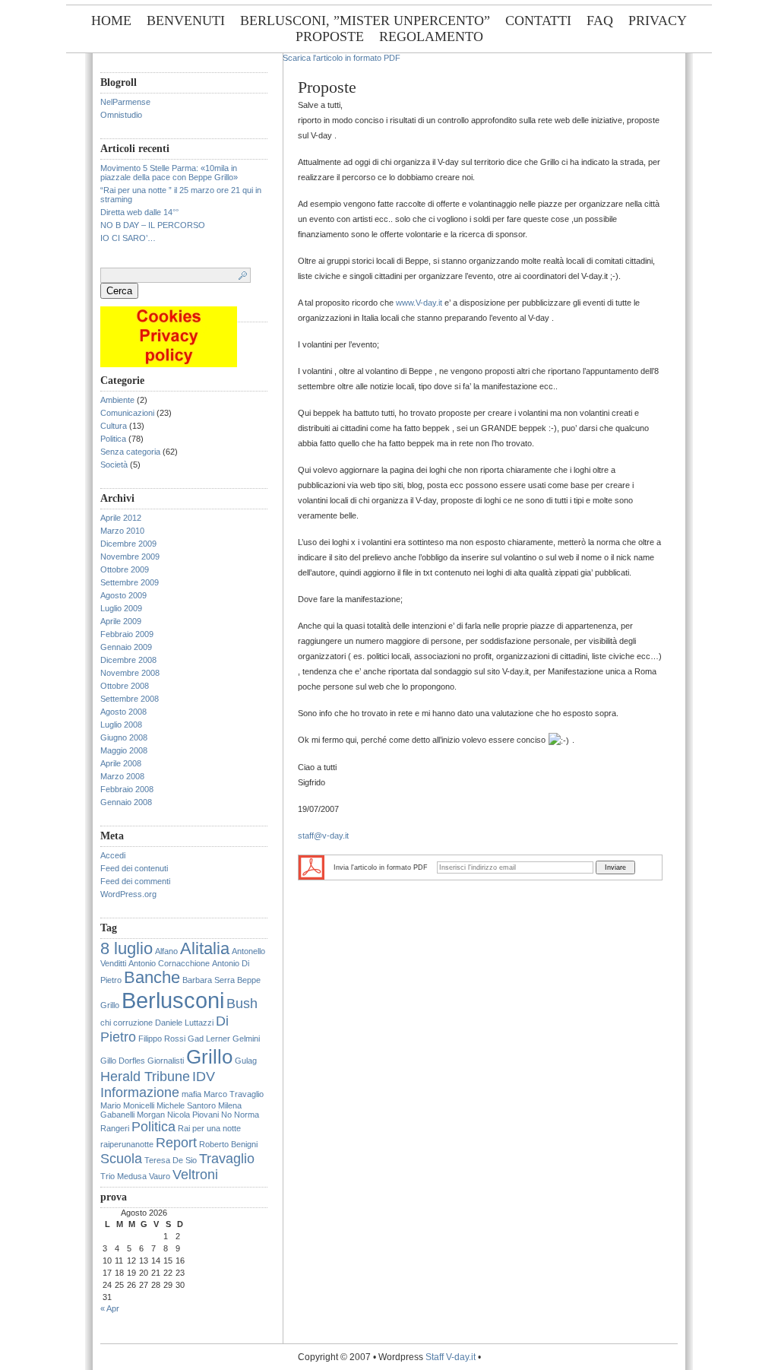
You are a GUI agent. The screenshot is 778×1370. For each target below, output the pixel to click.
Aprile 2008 (120, 763)
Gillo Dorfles (122, 1060)
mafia (191, 1094)
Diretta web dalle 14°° (139, 212)
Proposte (330, 36)
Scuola (121, 1158)
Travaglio (227, 1158)
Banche (152, 977)
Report (176, 1142)
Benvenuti (186, 20)
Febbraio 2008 (126, 789)
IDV (203, 1076)
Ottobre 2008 (124, 685)
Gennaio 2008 (126, 802)
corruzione (133, 1022)
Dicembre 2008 (128, 659)
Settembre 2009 (129, 582)
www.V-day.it (419, 302)
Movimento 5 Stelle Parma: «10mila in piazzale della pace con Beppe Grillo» (169, 172)
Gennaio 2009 (126, 647)
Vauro (159, 1176)
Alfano (166, 951)
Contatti (538, 20)
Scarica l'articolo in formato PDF (341, 57)
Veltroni (195, 1174)
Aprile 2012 (120, 517)
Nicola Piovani (193, 1114)
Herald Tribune (145, 1076)
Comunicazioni (127, 412)
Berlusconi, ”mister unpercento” (365, 20)
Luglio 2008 (121, 724)
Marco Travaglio (234, 1094)
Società (114, 464)
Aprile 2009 (120, 621)
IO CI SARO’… (128, 238)
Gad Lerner (209, 1038)
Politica (113, 438)
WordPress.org (128, 894)
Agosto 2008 (123, 711)
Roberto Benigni (228, 1144)
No (226, 1114)
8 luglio (126, 948)
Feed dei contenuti (134, 868)
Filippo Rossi (161, 1038)
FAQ (600, 20)
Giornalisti (165, 1060)
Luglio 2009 (121, 608)
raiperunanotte (126, 1144)
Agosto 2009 (123, 595)
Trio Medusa (123, 1176)
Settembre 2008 (129, 698)
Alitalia (204, 948)
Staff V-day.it (450, 1357)
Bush (242, 1003)
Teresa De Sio (170, 1160)
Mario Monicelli (127, 1105)
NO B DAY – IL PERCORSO (152, 225)
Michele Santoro (186, 1105)
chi (105, 1022)
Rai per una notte (209, 1128)
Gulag (246, 1060)
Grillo (209, 1056)
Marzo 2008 (122, 776)
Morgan (151, 1114)
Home (111, 20)
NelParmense (125, 101)
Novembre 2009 (130, 556)
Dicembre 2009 (128, 543)
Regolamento (431, 36)
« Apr (109, 1308)
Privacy (657, 20)
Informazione (139, 1092)
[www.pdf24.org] (311, 867)
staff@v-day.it (323, 835)
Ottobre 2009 (124, 569)
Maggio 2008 (123, 750)
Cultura (113, 425)
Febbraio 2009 (126, 634)
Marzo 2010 (122, 530)
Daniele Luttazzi (184, 1022)
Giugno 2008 (123, 737)
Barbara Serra (208, 980)
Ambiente (117, 399)
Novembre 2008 (130, 672)
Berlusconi (173, 1000)
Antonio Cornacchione (169, 963)
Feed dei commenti (135, 881)
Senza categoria (130, 451)
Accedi (112, 855)
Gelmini (246, 1038)
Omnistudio (121, 114)
